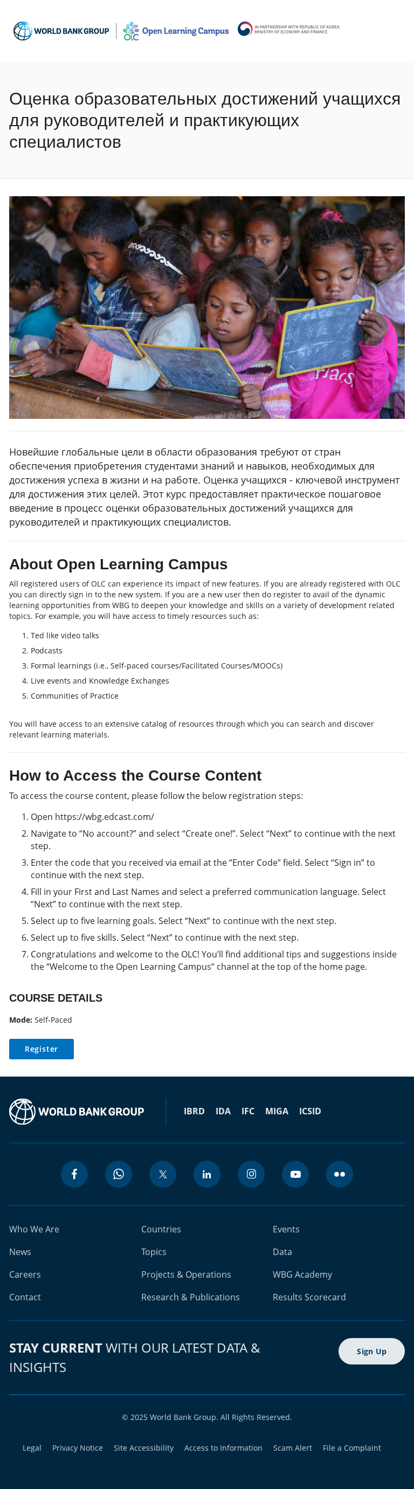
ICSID (310, 1111)
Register (41, 1049)
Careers (25, 1274)
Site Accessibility (144, 1448)
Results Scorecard (309, 1297)
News (20, 1252)
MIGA (276, 1111)
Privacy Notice (77, 1448)
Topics (154, 1252)
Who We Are (34, 1229)
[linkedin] (207, 1174)
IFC (248, 1111)
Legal (32, 1448)
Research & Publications (190, 1297)
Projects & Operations (186, 1274)
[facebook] (74, 1174)
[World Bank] (76, 1111)
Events (286, 1229)
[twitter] (162, 1174)
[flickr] (339, 1174)
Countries (161, 1229)
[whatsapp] (118, 1174)
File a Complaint (352, 1448)
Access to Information (223, 1448)
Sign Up (372, 1351)
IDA (223, 1111)
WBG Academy (302, 1274)
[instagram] (251, 1174)
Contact (25, 1297)
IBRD (194, 1111)
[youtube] (295, 1174)
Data (282, 1252)
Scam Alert (292, 1448)
